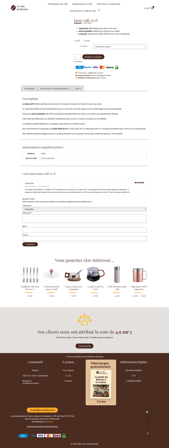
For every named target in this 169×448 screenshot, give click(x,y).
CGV (134, 375)
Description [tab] (29, 88)
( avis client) (87, 23)
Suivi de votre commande (35, 375)
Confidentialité (133, 380)
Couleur (83, 46)
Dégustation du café (82, 3)
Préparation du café (58, 3)
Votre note (27, 206)
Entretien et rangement (108, 3)
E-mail (25, 235)
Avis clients (68, 370)
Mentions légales (133, 370)
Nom (25, 226)
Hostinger (49, 422)
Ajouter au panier (93, 56)
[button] (42, 410)
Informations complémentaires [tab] (54, 88)
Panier (35, 370)
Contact (68, 380)
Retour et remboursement (30, 382)
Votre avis (27, 213)
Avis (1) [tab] (78, 88)
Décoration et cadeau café (83, 10)
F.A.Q (68, 375)
